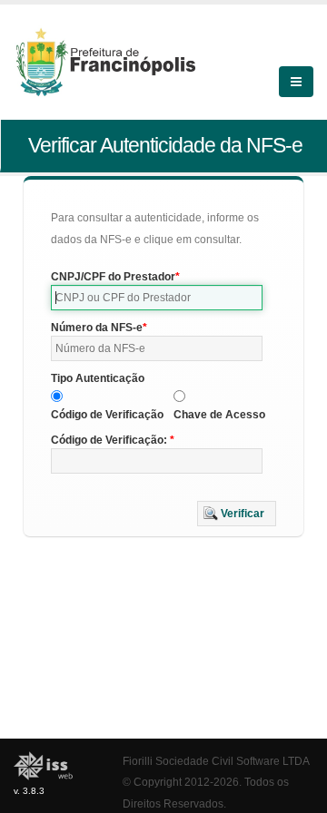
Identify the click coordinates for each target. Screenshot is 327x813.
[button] (236, 513)
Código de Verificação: (110, 440)
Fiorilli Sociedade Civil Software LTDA (216, 761)
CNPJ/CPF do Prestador (113, 276)
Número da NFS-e (97, 327)
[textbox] (157, 297)
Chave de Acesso (219, 414)
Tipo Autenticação (97, 378)
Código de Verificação (107, 414)
